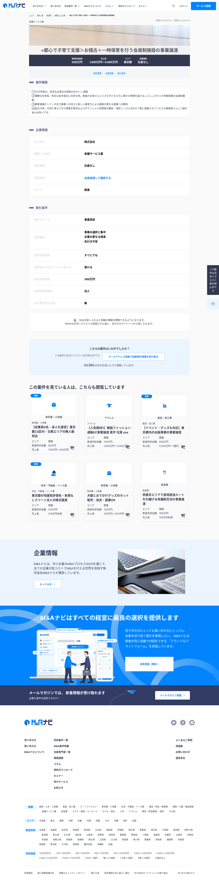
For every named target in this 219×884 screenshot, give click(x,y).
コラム (108, 6)
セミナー (143, 6)
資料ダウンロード (126, 6)
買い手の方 (55, 6)
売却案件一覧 (70, 6)
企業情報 (109, 73)
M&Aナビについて (92, 6)
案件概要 (97, 73)
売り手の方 (38, 6)
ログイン (184, 6)
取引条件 (121, 73)
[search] (174, 6)
